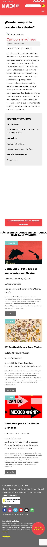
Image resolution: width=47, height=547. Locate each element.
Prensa (6, 536)
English (5, 1)
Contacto (10, 1)
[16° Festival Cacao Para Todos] (23, 341)
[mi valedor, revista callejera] (10, 7)
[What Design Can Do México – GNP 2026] (23, 418)
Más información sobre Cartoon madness (23, 222)
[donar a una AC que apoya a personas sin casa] (38, 534)
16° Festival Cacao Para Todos (23, 347)
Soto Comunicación (22, 514)
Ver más (10, 314)
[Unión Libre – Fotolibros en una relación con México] (23, 263)
